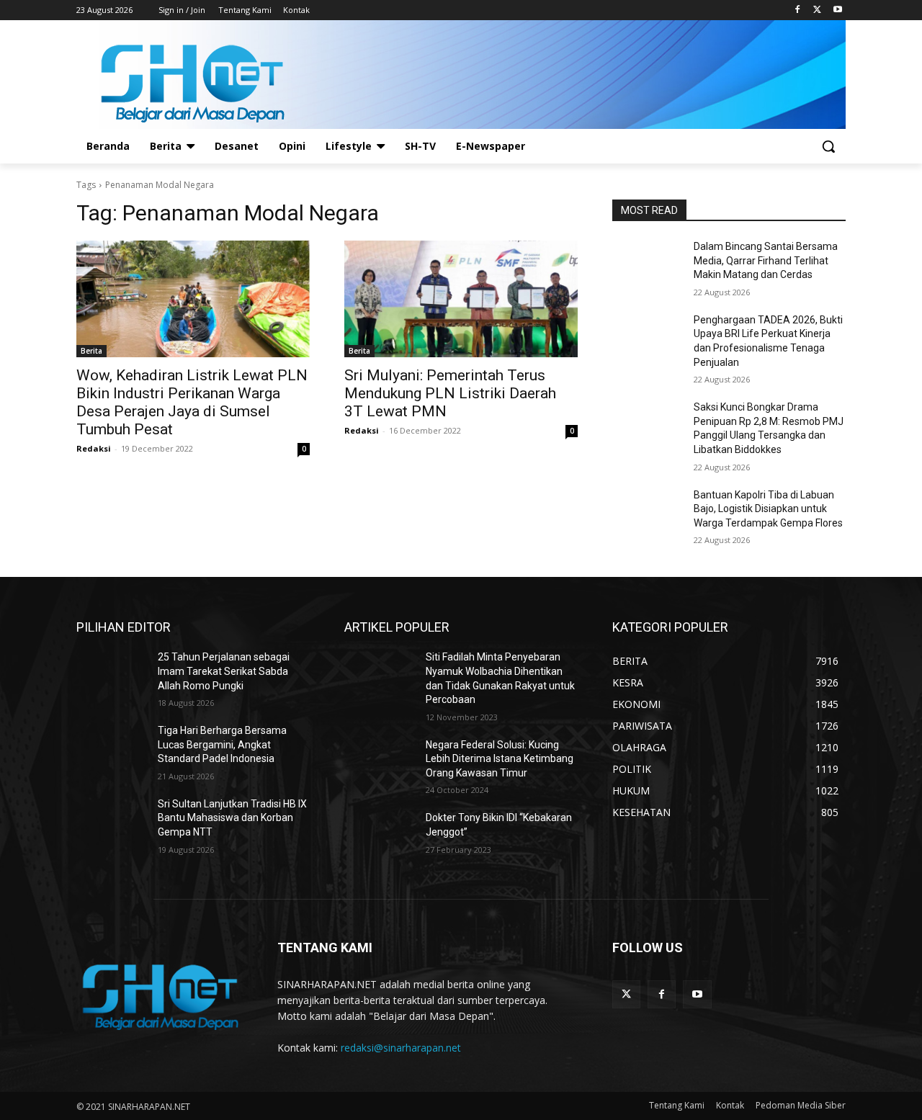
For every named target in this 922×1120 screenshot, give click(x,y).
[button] (828, 146)
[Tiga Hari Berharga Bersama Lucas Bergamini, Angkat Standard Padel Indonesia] (111, 748)
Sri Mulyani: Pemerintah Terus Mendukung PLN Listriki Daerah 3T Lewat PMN (450, 393)
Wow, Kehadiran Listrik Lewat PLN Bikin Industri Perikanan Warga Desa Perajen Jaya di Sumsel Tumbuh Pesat (192, 402)
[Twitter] (817, 10)
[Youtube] (837, 10)
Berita (91, 351)
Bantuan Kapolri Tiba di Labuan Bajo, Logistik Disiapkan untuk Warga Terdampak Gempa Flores (768, 509)
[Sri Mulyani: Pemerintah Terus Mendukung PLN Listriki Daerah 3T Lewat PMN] (461, 299)
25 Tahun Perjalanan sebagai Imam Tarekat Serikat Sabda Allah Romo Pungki (224, 671)
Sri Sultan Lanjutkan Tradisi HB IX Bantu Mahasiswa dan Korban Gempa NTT (232, 818)
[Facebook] (797, 10)
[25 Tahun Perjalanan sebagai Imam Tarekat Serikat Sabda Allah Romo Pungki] (111, 674)
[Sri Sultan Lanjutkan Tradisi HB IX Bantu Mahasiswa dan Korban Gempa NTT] (111, 821)
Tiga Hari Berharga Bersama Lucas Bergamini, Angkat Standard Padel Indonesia (222, 744)
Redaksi (93, 448)
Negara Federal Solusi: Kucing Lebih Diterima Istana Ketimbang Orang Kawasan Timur (499, 759)
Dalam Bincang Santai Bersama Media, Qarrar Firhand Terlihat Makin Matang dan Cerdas (766, 260)
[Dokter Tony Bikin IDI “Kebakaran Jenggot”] (379, 835)
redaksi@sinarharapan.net (401, 1047)
